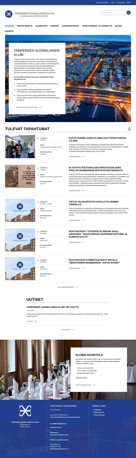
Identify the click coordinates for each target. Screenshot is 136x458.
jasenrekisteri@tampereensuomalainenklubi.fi (65, 417)
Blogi (128, 2)
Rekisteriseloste (99, 412)
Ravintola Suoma (81, 377)
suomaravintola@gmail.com (59, 434)
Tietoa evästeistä (99, 415)
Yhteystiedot (120, 2)
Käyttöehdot (97, 409)
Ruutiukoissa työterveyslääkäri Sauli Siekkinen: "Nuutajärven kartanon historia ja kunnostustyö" (98, 234)
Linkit (112, 2)
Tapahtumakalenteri (102, 2)
